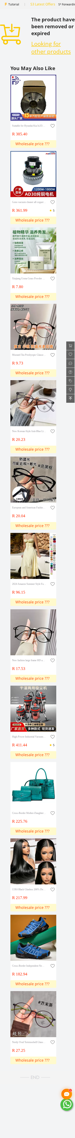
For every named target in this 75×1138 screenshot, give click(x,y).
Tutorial (13, 4)
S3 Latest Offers (42, 4)
